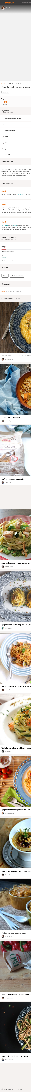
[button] (20, 83)
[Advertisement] (10, 497)
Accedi (3, 291)
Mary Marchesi (9, 7)
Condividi (5, 92)
